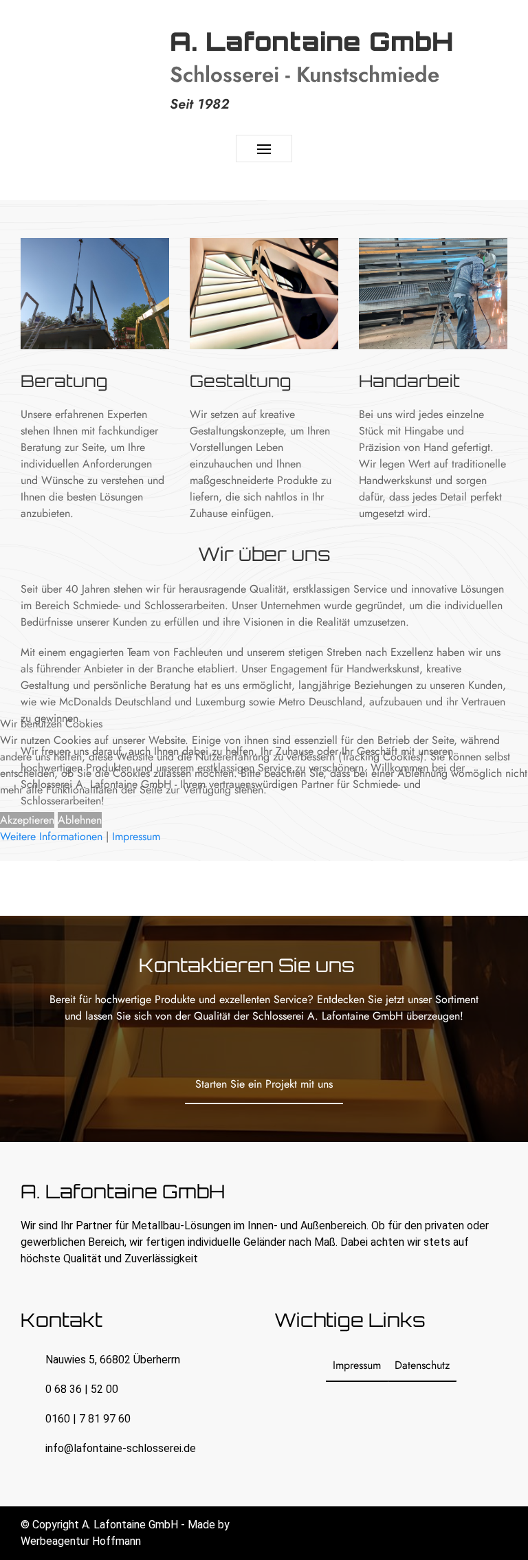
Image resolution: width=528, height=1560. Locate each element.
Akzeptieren (27, 820)
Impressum (136, 836)
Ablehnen (80, 820)
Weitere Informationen (51, 836)
